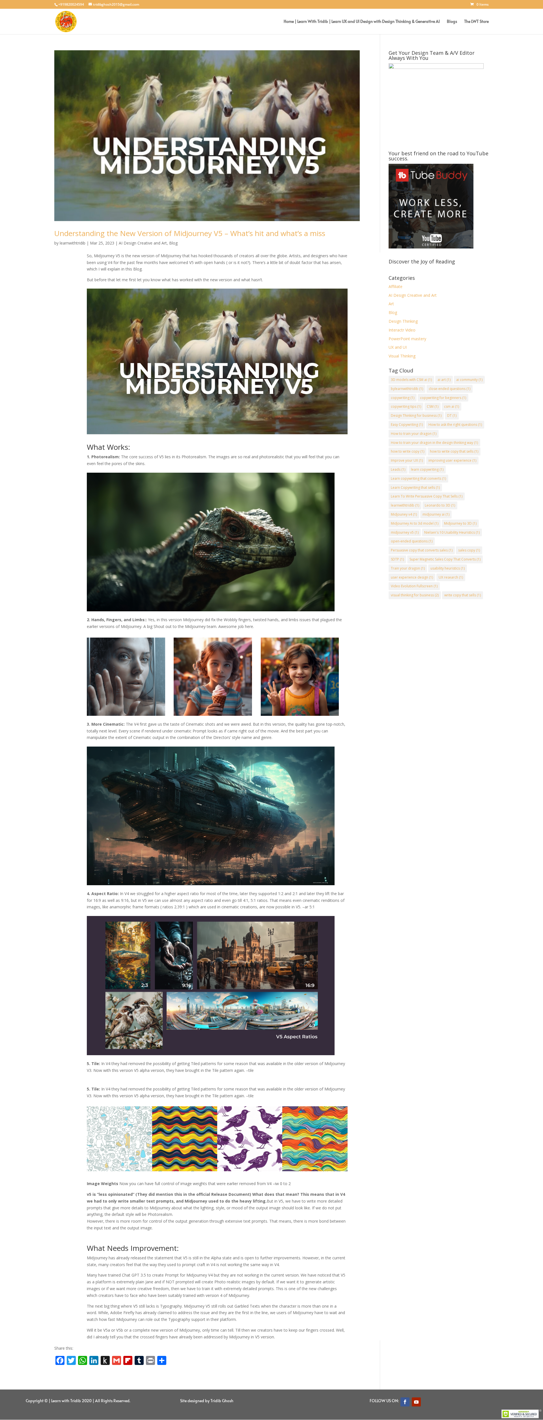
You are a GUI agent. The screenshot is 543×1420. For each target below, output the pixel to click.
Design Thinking (403, 321)
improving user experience (452, 460)
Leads (398, 469)
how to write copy (407, 451)
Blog (173, 243)
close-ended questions (449, 388)
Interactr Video (402, 330)
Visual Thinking (402, 356)
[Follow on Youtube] (416, 1401)
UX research (451, 577)
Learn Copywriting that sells (415, 487)
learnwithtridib (72, 243)
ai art (444, 379)
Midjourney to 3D (460, 523)
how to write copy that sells (454, 451)
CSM (432, 406)
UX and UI (398, 347)
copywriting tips (406, 406)
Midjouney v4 (404, 514)
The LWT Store (476, 21)
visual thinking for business (415, 595)
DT (451, 415)
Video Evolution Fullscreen (414, 586)
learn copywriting (427, 469)
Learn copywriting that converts (418, 478)
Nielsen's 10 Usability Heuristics (452, 532)
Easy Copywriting (407, 424)
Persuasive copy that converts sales (422, 550)
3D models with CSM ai (411, 379)
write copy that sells (462, 595)
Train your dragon (408, 568)
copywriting (402, 397)
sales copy (469, 550)
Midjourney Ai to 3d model (414, 523)
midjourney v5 (405, 532)
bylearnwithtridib (407, 388)
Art (391, 303)
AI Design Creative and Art (143, 243)
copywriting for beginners (443, 397)
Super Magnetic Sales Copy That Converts (445, 559)
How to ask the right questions (455, 424)
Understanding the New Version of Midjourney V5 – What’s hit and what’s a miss (189, 233)
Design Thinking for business (416, 415)
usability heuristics (447, 568)
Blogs (452, 21)
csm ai (451, 406)
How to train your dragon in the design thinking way (434, 442)
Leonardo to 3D (440, 505)
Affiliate (395, 286)
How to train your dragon (413, 433)
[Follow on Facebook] (405, 1401)
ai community (469, 379)
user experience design (412, 577)
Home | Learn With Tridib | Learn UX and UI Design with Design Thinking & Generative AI (362, 21)
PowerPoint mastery (407, 338)
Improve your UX (407, 460)
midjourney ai (436, 514)
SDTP (397, 559)
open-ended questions (411, 541)
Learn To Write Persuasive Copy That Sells (426, 496)
